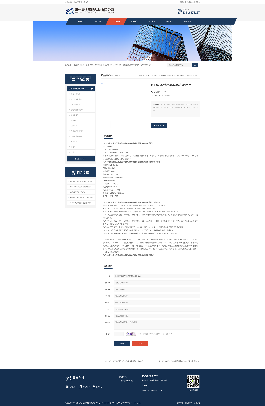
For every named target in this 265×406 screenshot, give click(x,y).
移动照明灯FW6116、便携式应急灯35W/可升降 (123, 65)
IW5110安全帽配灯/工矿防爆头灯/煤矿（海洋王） (127, 361)
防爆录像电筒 (75, 94)
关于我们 (98, 21)
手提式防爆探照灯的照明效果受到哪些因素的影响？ (81, 187)
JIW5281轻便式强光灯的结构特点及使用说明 (81, 203)
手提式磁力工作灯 (77, 110)
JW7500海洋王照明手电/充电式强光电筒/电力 (182, 361)
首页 (147, 75)
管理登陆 (197, 403)
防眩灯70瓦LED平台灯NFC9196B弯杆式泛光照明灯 (91, 65)
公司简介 (72, 387)
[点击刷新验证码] (131, 334)
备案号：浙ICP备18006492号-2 (120, 403)
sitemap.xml (137, 403)
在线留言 (190, 2)
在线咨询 (157, 125)
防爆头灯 (74, 120)
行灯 (72, 152)
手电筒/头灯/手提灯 (76, 89)
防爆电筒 (74, 126)
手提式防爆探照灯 (77, 136)
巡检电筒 (74, 141)
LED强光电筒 (75, 104)
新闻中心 (134, 21)
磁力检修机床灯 (76, 99)
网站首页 (81, 21)
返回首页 (183, 2)
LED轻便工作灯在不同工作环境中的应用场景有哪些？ (81, 181)
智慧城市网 (188, 403)
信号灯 (73, 147)
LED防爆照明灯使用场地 (77, 192)
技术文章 (152, 21)
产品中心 (116, 21)
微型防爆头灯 (75, 115)
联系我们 (197, 2)
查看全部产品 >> (81, 159)
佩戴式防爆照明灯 (77, 131)
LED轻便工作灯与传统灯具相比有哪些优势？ (81, 197)
